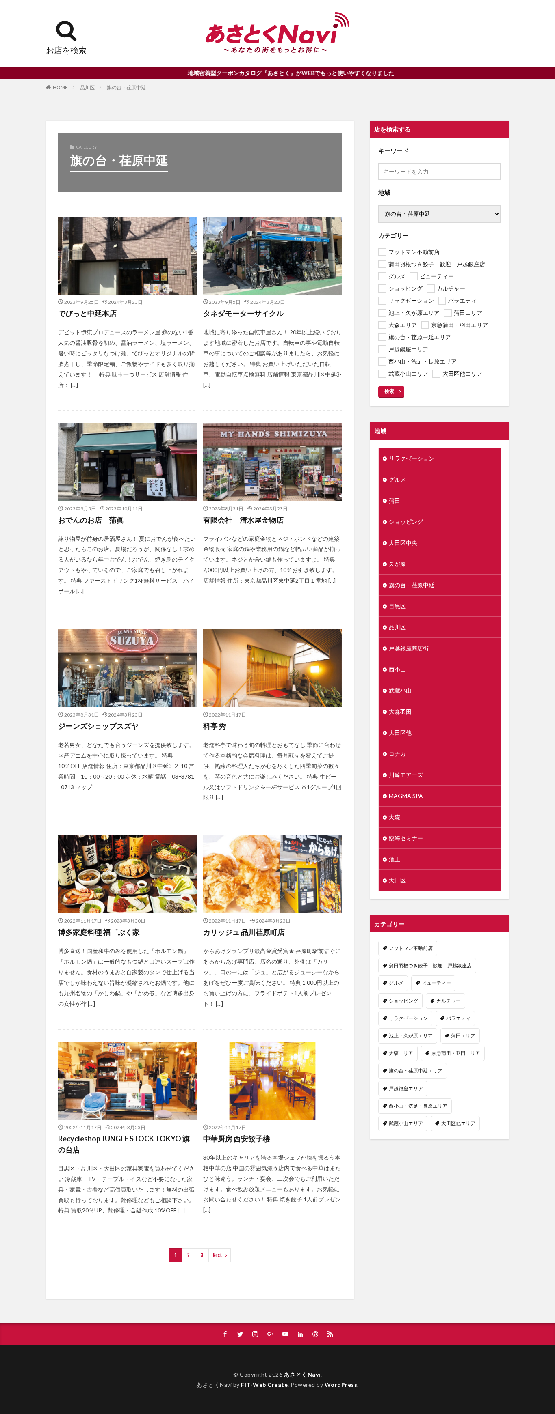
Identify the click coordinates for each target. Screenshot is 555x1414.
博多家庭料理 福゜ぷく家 (99, 932)
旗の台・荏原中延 (126, 87)
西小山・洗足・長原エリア (418, 1106)
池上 (394, 859)
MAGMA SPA (406, 795)
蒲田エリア (463, 1036)
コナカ (397, 753)
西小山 (397, 669)
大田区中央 (403, 542)
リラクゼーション (411, 458)
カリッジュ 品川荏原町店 (244, 932)
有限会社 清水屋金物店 (243, 519)
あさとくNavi (302, 1374)
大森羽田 (400, 711)
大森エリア (401, 1053)
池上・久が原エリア (411, 1036)
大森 (394, 817)
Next (217, 1255)
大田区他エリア (458, 1123)
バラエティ (458, 1018)
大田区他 (400, 732)
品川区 (87, 87)
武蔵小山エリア (406, 1123)
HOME (60, 87)
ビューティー (436, 983)
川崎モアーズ (406, 774)
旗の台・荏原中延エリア (415, 1070)
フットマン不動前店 (411, 948)
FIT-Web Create (264, 1384)
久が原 (397, 563)
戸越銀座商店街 (409, 648)
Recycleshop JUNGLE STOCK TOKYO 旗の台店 (124, 1144)
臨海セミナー (406, 838)
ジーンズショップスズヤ (98, 725)
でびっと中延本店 (87, 313)
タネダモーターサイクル (243, 313)
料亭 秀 (214, 725)
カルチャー (448, 1001)
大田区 (397, 880)
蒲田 (394, 500)
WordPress (341, 1384)
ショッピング (406, 521)
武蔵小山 (400, 690)
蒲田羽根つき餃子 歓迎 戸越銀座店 (430, 965)
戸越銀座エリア (406, 1088)
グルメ (397, 479)
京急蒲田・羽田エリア (455, 1053)
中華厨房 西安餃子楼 (236, 1138)
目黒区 (397, 606)
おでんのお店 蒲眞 (91, 519)
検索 (389, 391)
